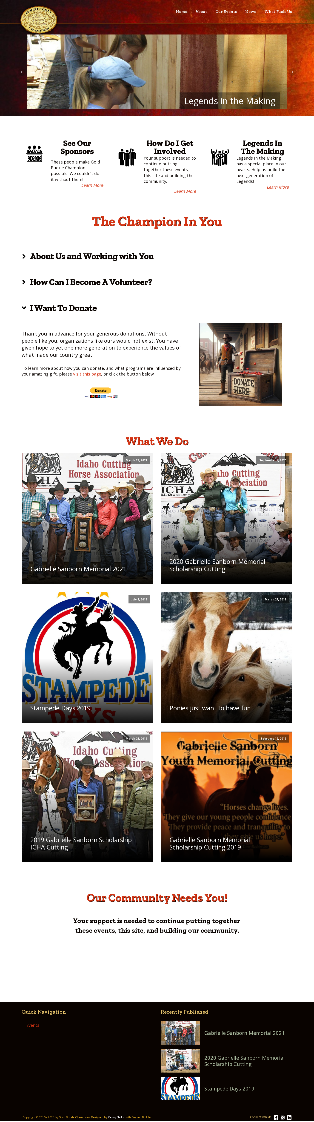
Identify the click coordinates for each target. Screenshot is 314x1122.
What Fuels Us (278, 11)
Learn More (92, 185)
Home (181, 11)
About (201, 11)
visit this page (87, 374)
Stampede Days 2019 (229, 1088)
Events (32, 1025)
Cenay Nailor (116, 1117)
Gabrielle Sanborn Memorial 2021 (244, 1033)
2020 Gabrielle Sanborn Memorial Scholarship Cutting (244, 1061)
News (250, 11)
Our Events (226, 11)
